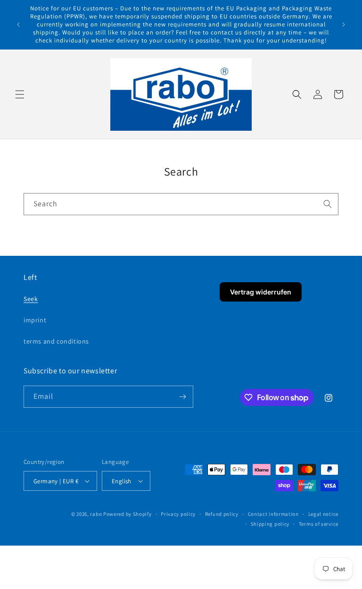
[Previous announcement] (18, 24)
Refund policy (222, 514)
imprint (35, 320)
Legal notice (323, 514)
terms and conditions (56, 341)
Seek (31, 298)
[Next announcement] (343, 24)
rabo (96, 514)
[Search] (327, 204)
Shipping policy (270, 524)
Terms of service (318, 524)
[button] (19, 94)
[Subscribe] (182, 397)
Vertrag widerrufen (260, 292)
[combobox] (181, 204)
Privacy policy (178, 514)
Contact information (273, 514)
